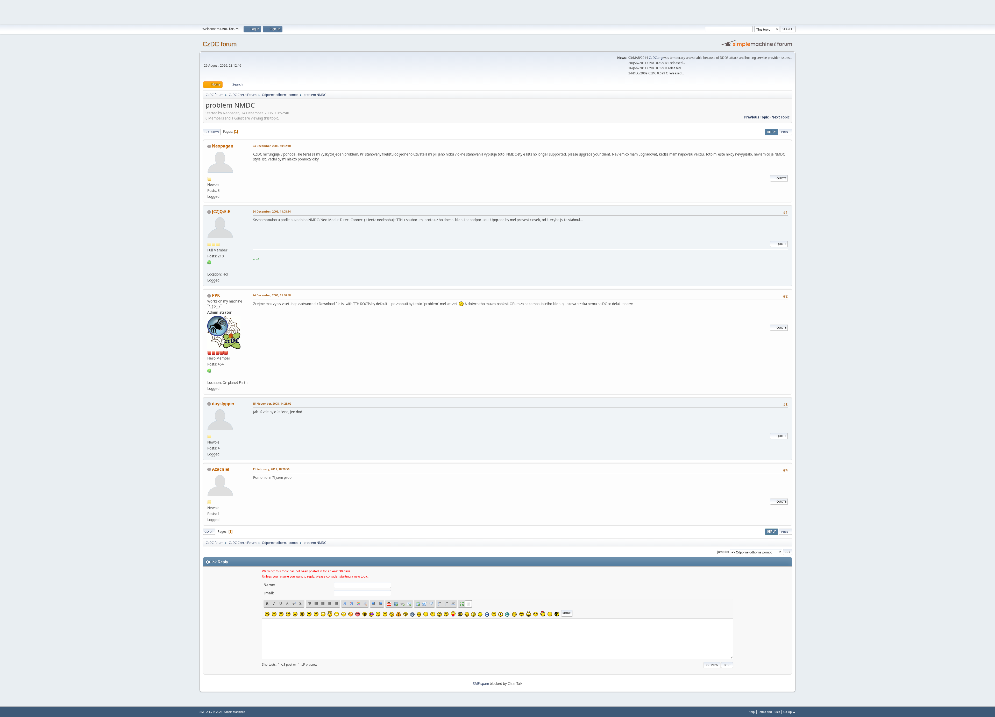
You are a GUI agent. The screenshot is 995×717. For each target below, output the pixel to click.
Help (752, 712)
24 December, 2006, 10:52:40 (272, 146)
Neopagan (222, 146)
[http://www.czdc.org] (209, 376)
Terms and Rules (769, 712)
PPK (216, 295)
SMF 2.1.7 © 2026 (211, 711)
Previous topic (756, 117)
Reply (771, 132)
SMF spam (481, 683)
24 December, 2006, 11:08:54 (272, 211)
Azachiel (220, 469)
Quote (781, 178)
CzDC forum (220, 43)
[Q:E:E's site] (209, 268)
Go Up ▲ (789, 712)
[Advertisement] (497, 11)
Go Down (211, 132)
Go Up (209, 531)
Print (785, 132)
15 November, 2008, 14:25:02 (272, 403)
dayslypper (223, 403)
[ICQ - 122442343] (209, 370)
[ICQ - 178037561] (209, 262)
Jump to (722, 552)
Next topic (780, 117)
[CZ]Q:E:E (221, 211)
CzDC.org (656, 57)
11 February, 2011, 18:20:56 (271, 469)
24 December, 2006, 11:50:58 (272, 295)
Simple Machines (234, 711)
